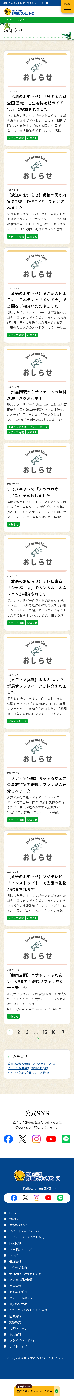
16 (53, 1032)
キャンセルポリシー (22, 1298)
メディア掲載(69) (18, 1068)
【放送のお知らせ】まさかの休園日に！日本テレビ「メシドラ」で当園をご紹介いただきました (36, 300)
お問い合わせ (18, 1328)
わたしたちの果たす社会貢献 (28, 1310)
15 (45, 1032)
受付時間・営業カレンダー (26, 1273)
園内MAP (15, 1243)
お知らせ (32, 138)
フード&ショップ (20, 1249)
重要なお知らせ (17, 427)
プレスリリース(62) (44, 1063)
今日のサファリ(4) (37, 1072)
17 (62, 1032)
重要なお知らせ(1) (19, 1063)
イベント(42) (16, 1072)
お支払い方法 (18, 1304)
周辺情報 (15, 1286)
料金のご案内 (18, 1267)
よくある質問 (18, 1292)
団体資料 (15, 1316)
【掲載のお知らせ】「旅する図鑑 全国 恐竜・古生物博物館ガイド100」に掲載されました (36, 103)
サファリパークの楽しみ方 (26, 1237)
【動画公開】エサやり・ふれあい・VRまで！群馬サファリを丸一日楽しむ (35, 981)
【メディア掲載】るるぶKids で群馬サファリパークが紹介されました (36, 686)
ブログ (13, 1255)
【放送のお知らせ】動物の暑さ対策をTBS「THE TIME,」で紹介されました (36, 201)
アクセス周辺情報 (21, 1279)
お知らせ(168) (39, 1068)
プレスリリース (38, 427)
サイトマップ (18, 1346)
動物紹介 (15, 1219)
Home (13, 1213)
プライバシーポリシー (24, 1340)
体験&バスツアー (20, 1225)
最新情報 (15, 1261)
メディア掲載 (16, 138)
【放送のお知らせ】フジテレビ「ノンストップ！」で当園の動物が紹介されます (36, 883)
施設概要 (15, 1322)
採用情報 (15, 1334)
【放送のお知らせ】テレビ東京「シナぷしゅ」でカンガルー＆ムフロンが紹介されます (36, 587)
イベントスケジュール (24, 1231)
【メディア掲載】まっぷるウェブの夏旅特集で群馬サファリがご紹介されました (36, 784)
